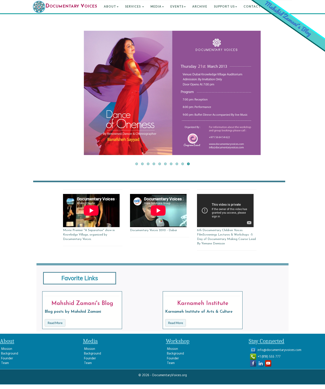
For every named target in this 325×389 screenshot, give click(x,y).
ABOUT (110, 6)
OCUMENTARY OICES (71, 6)
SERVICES (133, 6)
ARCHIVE (199, 6)
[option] (92, 213)
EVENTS (177, 6)
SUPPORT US (224, 6)
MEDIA (156, 6)
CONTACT (252, 6)
